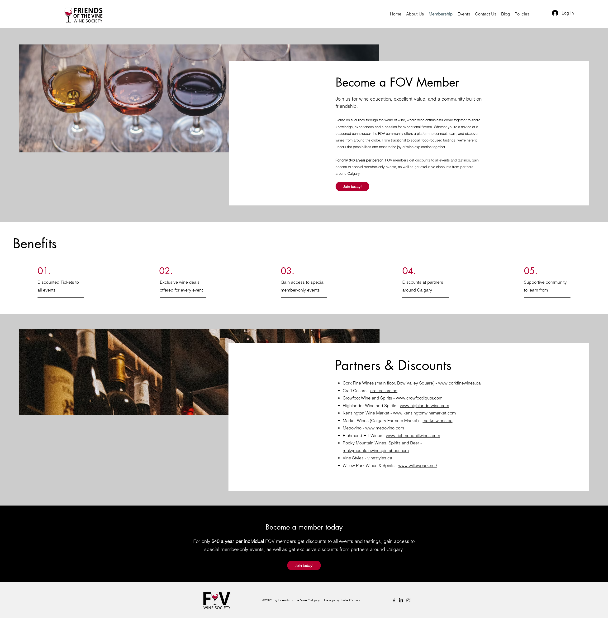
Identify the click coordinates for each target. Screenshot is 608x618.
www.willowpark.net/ (417, 465)
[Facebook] (394, 600)
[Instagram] (408, 600)
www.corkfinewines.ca (459, 383)
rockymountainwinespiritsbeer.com (376, 450)
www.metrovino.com (384, 428)
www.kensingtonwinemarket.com (424, 413)
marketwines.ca (437, 420)
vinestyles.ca (379, 458)
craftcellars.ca (383, 390)
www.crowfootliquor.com (419, 398)
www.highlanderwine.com (424, 405)
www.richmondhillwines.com (413, 435)
